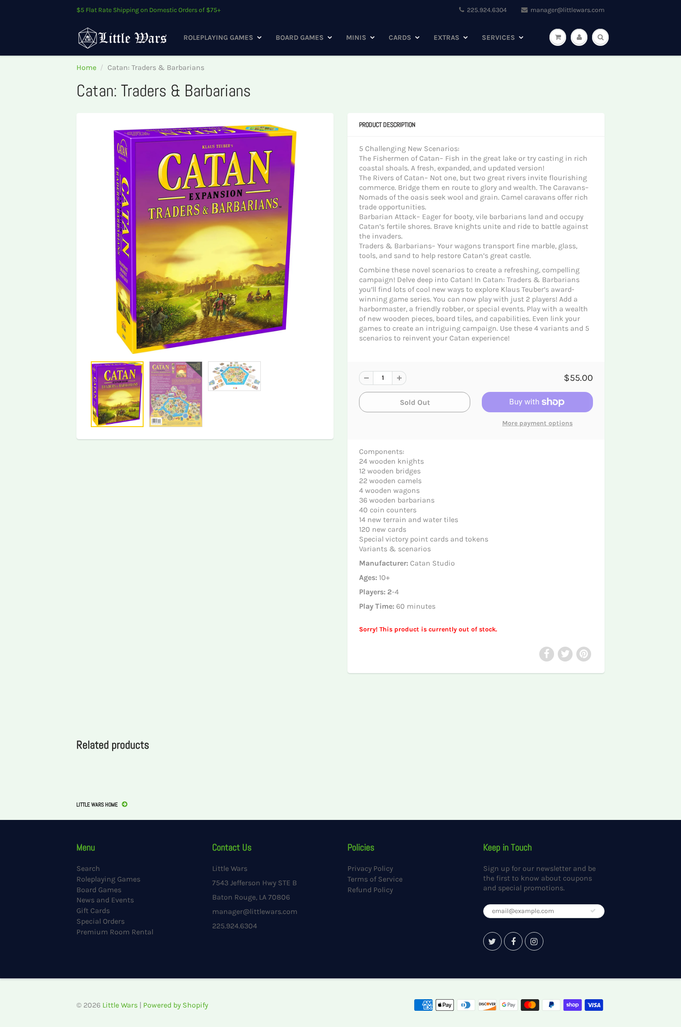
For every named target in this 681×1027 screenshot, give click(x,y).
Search (88, 868)
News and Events (105, 899)
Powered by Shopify (175, 1005)
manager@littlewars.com (567, 10)
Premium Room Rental (114, 931)
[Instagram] (534, 941)
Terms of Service (375, 879)
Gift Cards (93, 910)
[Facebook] (513, 941)
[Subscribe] (593, 910)
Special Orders (100, 921)
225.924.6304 (487, 10)
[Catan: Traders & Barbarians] (205, 239)
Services (498, 37)
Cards (400, 37)
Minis (356, 37)
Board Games (300, 37)
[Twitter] (492, 941)
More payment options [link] (537, 423)
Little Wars (120, 1005)
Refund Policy (370, 889)
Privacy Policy (370, 868)
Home (86, 67)
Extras (447, 37)
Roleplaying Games (218, 37)
